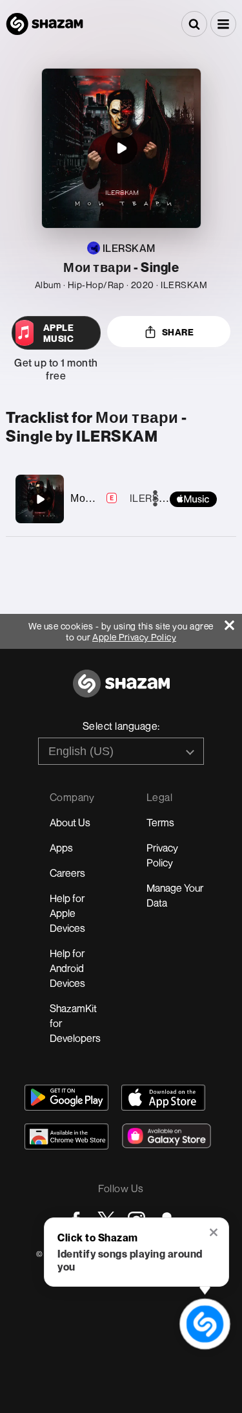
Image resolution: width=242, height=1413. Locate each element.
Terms (160, 822)
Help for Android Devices (67, 968)
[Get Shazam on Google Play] (66, 1098)
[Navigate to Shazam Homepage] (44, 24)
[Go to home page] (121, 690)
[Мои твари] (40, 499)
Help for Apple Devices (67, 913)
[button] (223, 24)
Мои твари (96, 498)
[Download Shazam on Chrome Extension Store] (66, 1136)
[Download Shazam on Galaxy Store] (166, 1136)
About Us (70, 822)
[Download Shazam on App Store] (163, 1098)
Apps (61, 847)
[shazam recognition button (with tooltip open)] (204, 1324)
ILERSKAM (155, 498)
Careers (67, 872)
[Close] (233, 622)
